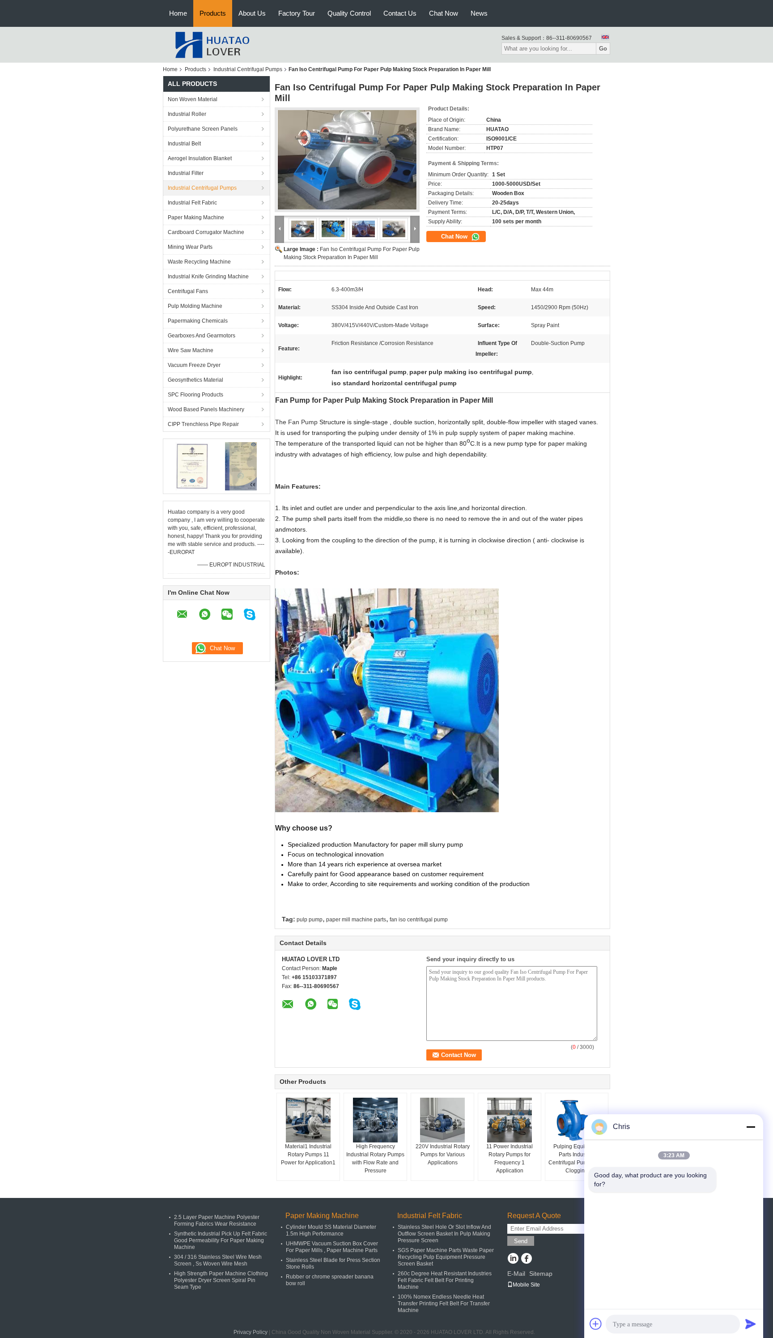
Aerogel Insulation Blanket (200, 158)
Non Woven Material (192, 99)
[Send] (750, 1324)
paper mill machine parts (356, 919)
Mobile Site (526, 1285)
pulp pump (310, 919)
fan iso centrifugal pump (419, 919)
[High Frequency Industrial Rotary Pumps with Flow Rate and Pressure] (375, 1120)
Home (178, 13)
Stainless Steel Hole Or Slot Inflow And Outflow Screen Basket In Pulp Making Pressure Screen (444, 1234)
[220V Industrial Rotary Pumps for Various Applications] (442, 1120)
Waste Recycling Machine (199, 262)
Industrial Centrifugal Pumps (247, 69)
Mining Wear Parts (190, 247)
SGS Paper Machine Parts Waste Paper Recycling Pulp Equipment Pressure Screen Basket (446, 1257)
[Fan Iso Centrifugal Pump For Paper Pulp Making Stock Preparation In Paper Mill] (347, 159)
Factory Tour (296, 13)
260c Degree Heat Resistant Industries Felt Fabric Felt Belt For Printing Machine (445, 1280)
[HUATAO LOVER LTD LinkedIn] (512, 1259)
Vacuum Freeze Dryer (194, 365)
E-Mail (516, 1273)
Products (213, 13)
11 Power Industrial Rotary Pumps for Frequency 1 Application (509, 1158)
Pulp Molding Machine (195, 306)
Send (520, 1241)
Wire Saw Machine (190, 350)
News (479, 13)
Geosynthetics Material (195, 380)
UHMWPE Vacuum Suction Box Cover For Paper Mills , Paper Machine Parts (332, 1246)
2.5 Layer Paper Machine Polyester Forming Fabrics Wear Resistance (216, 1220)
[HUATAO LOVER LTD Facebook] (526, 1259)
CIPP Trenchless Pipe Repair (203, 424)
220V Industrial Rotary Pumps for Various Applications (443, 1154)
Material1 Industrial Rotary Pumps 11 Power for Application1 (308, 1154)
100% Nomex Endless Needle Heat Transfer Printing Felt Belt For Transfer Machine (444, 1303)
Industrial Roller (187, 114)
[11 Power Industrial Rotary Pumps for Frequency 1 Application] (509, 1120)
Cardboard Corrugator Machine (206, 232)
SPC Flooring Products (195, 395)
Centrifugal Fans (188, 291)
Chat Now (443, 13)
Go (603, 48)
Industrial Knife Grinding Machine (208, 276)
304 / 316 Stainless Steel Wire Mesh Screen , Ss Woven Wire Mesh (218, 1260)
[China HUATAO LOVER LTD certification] (192, 466)
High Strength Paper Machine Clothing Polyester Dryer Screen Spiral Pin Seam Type (221, 1280)
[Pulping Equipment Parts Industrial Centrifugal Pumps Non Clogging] (576, 1120)
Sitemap (540, 1273)
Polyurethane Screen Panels (203, 129)
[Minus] (750, 1126)
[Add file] (596, 1324)
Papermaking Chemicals (198, 321)
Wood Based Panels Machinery (206, 409)
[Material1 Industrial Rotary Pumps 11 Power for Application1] (308, 1120)
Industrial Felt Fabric (192, 203)
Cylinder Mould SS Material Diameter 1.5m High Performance (331, 1230)
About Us (252, 13)
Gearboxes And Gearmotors (201, 335)
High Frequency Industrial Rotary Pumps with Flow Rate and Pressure (375, 1158)
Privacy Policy (251, 1332)
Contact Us (399, 13)
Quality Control (349, 13)
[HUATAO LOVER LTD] (212, 44)
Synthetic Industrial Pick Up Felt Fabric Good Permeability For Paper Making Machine (220, 1240)
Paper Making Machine (196, 217)
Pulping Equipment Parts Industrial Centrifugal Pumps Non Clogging (576, 1158)
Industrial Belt (184, 144)
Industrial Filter (186, 173)
